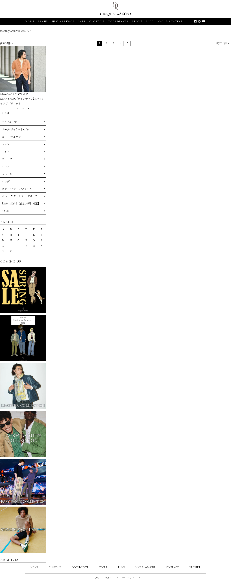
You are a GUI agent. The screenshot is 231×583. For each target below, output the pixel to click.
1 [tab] (17, 108)
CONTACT (172, 567)
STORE (137, 21)
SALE (82, 21)
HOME (29, 21)
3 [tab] (28, 108)
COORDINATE (118, 21)
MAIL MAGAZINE (170, 21)
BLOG (121, 567)
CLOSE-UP (55, 567)
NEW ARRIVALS (63, 21)
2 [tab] (23, 108)
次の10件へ (222, 43)
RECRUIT (195, 567)
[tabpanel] (23, 76)
